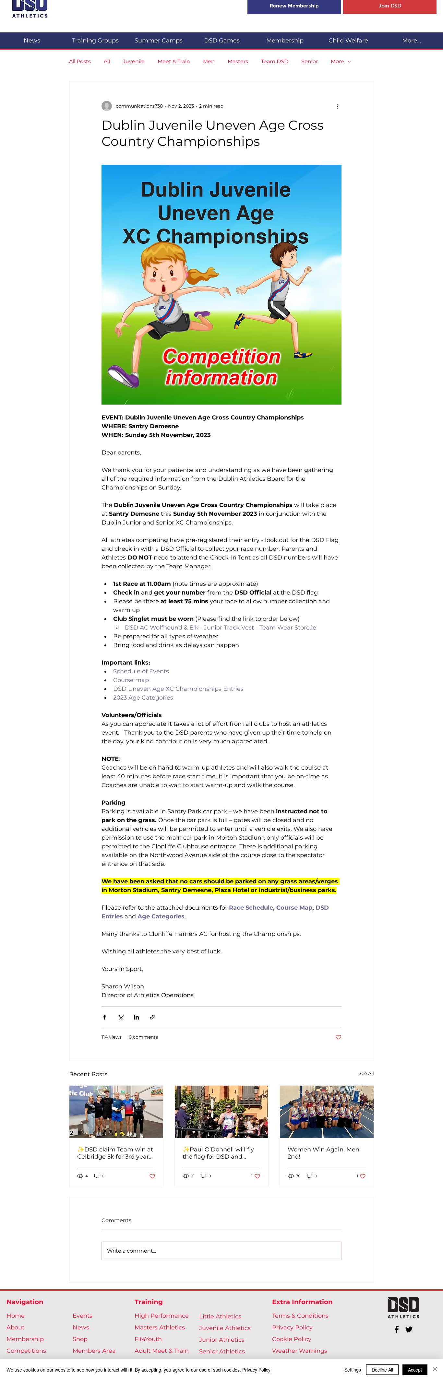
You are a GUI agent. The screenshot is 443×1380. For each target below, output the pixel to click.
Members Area (94, 1350)
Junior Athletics (222, 1339)
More (337, 61)
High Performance (162, 1315)
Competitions (26, 1350)
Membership (25, 1339)
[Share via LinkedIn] (136, 1017)
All (107, 61)
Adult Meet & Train (162, 1350)
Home (15, 1315)
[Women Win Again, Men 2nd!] (327, 1112)
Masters (238, 61)
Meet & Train (174, 61)
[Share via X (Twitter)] (120, 1017)
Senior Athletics (222, 1351)
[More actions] (337, 106)
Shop (80, 1339)
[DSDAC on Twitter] (409, 1329)
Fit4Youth (148, 1339)
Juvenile (134, 61)
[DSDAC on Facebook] (396, 1329)
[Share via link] (152, 1017)
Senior (309, 61)
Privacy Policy (292, 1327)
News (81, 1327)
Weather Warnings (299, 1350)
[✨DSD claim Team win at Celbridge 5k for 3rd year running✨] (116, 1112)
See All (366, 1073)
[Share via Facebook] (105, 1017)
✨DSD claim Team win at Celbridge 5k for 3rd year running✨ (115, 1153)
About (15, 1327)
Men (209, 61)
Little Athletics (220, 1316)
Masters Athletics (160, 1327)
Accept (415, 1369)
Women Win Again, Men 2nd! (323, 1153)
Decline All (382, 1369)
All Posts (80, 61)
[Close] (435, 1369)
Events (82, 1315)
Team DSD (274, 61)
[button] (95, 37)
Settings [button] (352, 1369)
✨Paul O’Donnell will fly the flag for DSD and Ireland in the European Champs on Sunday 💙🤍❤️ (219, 1153)
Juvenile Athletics (225, 1328)
